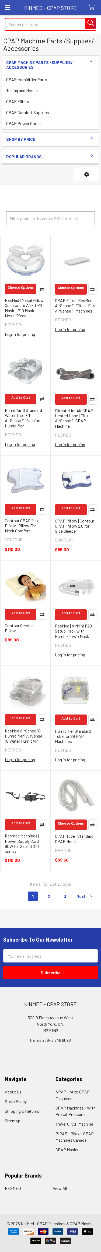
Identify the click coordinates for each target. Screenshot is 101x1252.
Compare (42, 289)
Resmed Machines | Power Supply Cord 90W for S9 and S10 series (22, 843)
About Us (13, 1091)
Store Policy (16, 1101)
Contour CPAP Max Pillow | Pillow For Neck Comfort (22, 525)
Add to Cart (20, 397)
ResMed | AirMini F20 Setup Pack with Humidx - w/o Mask (73, 630)
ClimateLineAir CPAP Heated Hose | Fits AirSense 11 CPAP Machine (74, 418)
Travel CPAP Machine (74, 1123)
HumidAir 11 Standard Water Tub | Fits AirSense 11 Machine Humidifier (23, 418)
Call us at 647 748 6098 (50, 1040)
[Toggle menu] (7, 7)
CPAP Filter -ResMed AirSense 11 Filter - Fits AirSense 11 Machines (75, 305)
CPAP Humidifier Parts (26, 79)
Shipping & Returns (22, 1111)
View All (60, 1188)
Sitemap (12, 1120)
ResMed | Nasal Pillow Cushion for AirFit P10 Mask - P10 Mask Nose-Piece (24, 308)
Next (81, 896)
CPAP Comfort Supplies (27, 112)
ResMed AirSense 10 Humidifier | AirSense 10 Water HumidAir (23, 735)
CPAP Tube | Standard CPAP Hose (74, 838)
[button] (86, 174)
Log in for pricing (20, 334)
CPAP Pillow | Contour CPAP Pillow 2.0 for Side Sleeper (74, 525)
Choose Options (21, 287)
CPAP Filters (17, 101)
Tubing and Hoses (22, 90)
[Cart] (93, 7)
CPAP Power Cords (23, 123)
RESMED (13, 1188)
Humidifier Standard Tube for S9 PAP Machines (73, 736)
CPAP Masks (66, 1149)
